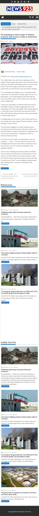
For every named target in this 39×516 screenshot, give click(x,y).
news (12, 41)
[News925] (2, 17)
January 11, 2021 (6, 490)
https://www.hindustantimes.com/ (21, 76)
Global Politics (4, 168)
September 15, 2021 (7, 210)
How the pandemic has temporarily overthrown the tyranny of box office (9, 176)
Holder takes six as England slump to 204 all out (29, 175)
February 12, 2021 (7, 250)
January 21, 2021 (6, 289)
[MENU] (37, 17)
